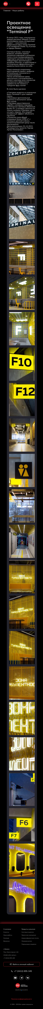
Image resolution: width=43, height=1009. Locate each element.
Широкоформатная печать (30, 938)
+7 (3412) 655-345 (22, 971)
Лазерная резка (27, 941)
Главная (6, 10)
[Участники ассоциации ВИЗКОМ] (21, 991)
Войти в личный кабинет (23, 964)
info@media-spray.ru (9, 955)
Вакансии (6, 941)
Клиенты (6, 932)
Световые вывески (28, 932)
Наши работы (7, 935)
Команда (6, 938)
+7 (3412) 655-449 (9, 958)
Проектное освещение (29, 935)
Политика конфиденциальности (21, 999)
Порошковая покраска (29, 944)
